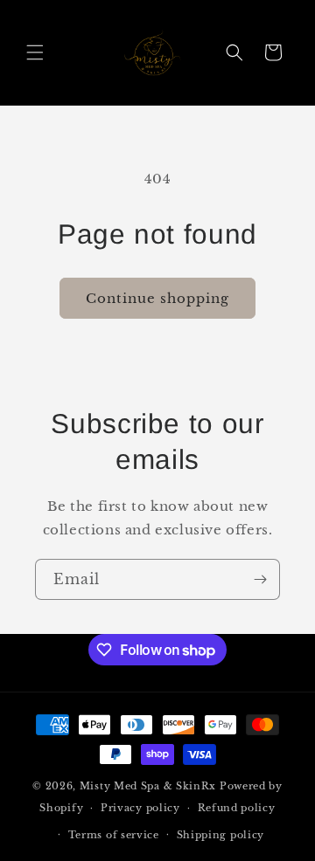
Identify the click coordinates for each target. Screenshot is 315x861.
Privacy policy (140, 808)
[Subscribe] (260, 579)
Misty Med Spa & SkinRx (148, 786)
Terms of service (113, 835)
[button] (35, 52)
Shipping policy (221, 835)
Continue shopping (157, 298)
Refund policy (237, 808)
